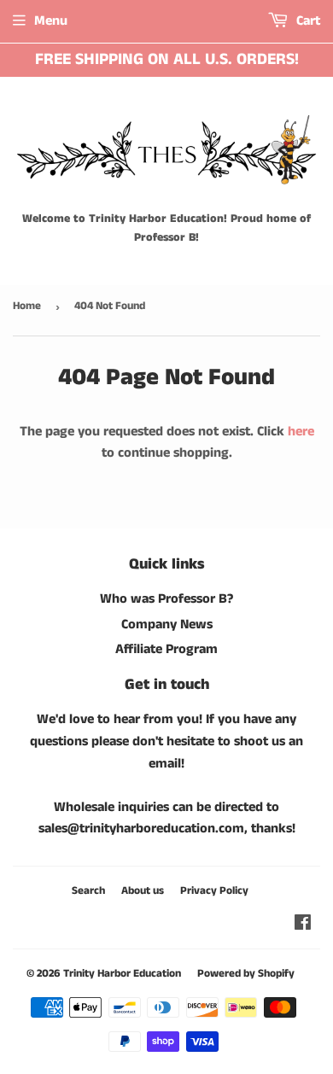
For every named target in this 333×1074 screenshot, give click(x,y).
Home (27, 306)
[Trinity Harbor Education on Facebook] (303, 925)
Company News (167, 624)
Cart (306, 21)
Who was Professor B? (166, 599)
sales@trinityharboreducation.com (141, 828)
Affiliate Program (166, 649)
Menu (50, 21)
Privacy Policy (214, 891)
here (301, 431)
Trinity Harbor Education (122, 974)
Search (88, 891)
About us (142, 891)
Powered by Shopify (246, 974)
